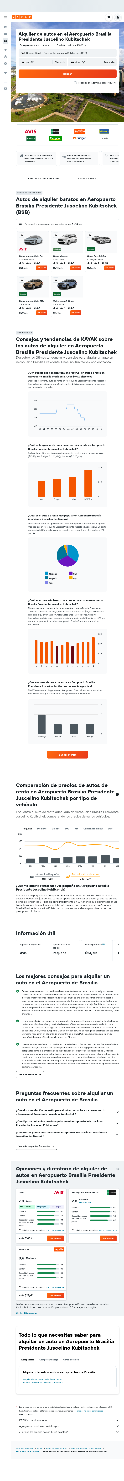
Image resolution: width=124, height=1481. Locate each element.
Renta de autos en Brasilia (27, 1451)
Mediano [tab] (41, 828)
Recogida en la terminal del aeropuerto (97, 82)
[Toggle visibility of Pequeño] (51, 578)
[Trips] (5, 72)
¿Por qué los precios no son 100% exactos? (43, 1431)
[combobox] (35, 45)
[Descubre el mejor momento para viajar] (5, 63)
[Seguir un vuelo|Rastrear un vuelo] (5, 56)
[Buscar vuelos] (5, 27)
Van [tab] (76, 828)
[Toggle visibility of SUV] (73, 573)
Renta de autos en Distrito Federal (86, 1448)
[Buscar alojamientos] (5, 34)
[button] (5, 17)
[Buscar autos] (5, 40)
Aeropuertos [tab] (27, 1359)
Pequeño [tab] (27, 828)
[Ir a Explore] (5, 50)
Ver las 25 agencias (26, 1313)
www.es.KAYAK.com (24, 1448)
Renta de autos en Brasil (56, 1448)
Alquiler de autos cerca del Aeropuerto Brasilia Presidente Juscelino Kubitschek (43, 1381)
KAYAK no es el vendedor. (33, 1420)
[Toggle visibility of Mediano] (51, 573)
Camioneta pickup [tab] (93, 828)
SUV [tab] (67, 828)
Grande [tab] (56, 828)
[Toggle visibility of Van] (48, 582)
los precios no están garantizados (88, 1411)
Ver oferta (41, 267)
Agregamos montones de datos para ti (40, 1426)
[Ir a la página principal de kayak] (22, 17)
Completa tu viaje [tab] (48, 1359)
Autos (39, 1448)
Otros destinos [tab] (71, 1359)
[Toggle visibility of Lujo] (73, 578)
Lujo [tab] (110, 828)
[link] (67, 755)
